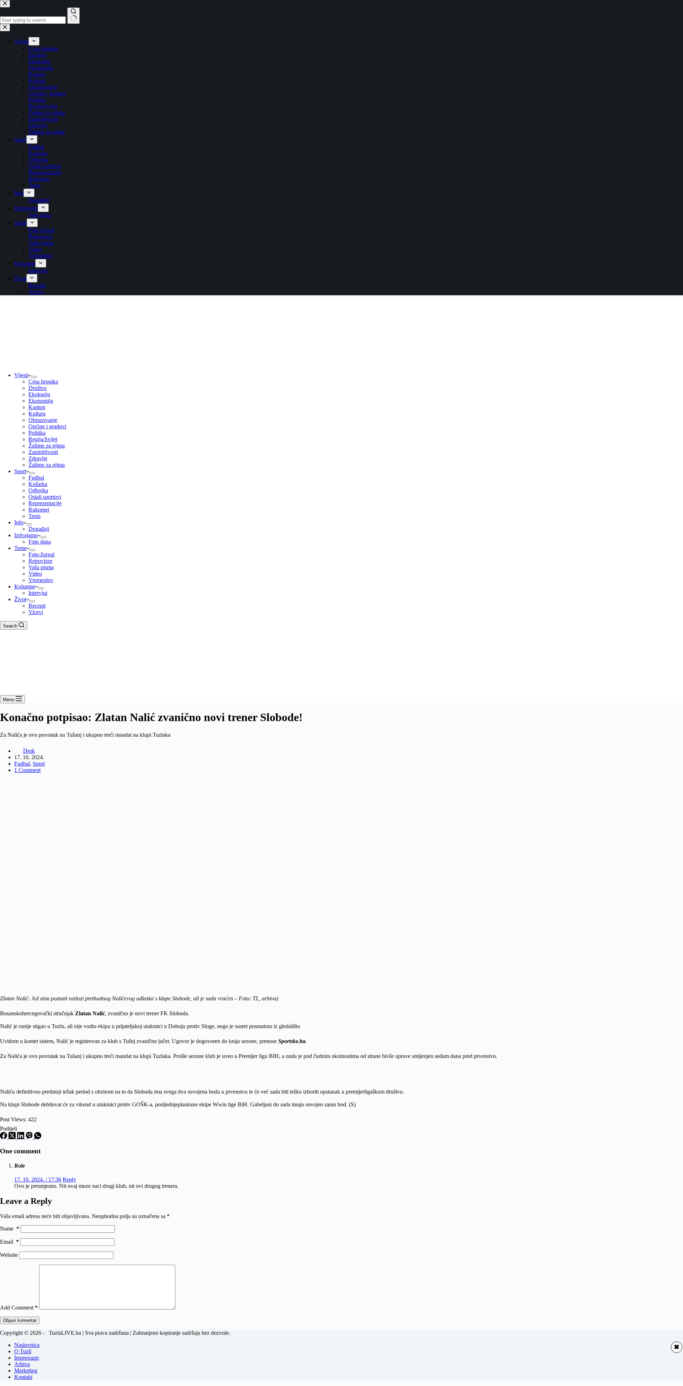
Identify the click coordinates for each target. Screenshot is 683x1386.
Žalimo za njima (46, 446)
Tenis (34, 516)
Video (35, 574)
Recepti (37, 606)
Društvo (37, 388)
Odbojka (38, 490)
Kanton (36, 407)
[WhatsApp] (37, 1137)
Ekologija (39, 394)
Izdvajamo (26, 535)
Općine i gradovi (47, 426)
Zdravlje (37, 458)
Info (18, 522)
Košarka (37, 484)
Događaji (38, 529)
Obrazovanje (42, 420)
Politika (37, 433)
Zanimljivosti (43, 452)
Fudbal (36, 478)
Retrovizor (40, 561)
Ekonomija (40, 401)
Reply (69, 1179)
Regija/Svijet (42, 439)
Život (20, 599)
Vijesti (21, 375)
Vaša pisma (41, 567)
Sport (20, 471)
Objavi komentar (20, 1320)
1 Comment (27, 770)
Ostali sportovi (44, 497)
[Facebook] (4, 1137)
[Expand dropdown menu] (34, 377)
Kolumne (24, 586)
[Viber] (30, 1137)
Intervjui (37, 593)
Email (9, 1242)
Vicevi (35, 612)
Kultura (37, 414)
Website (9, 1255)
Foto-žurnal (41, 554)
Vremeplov (40, 580)
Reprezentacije (45, 503)
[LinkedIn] (21, 1137)
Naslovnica (26, 1345)
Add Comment (19, 1308)
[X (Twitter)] (13, 1137)
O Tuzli (22, 1351)
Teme (20, 548)
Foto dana (39, 542)
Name (9, 1229)
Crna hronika (43, 382)
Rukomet (38, 510)
